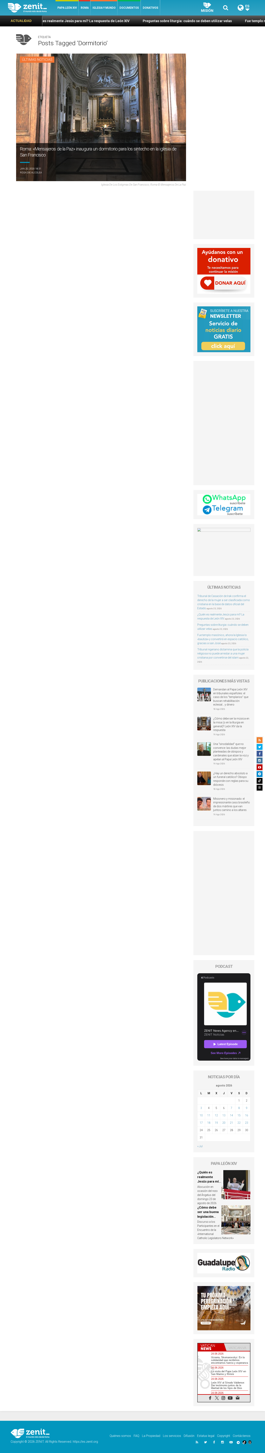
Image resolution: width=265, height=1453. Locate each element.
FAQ (136, 1436)
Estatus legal (205, 1436)
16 (246, 1115)
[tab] (211, 1347)
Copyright (223, 1436)
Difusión (189, 1436)
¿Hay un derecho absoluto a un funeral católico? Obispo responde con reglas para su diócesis (230, 779)
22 (239, 1122)
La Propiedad (151, 1436)
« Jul (200, 1146)
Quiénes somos (120, 1436)
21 (231, 1122)
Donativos (150, 7)
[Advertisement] (223, 215)
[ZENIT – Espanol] (31, 8)
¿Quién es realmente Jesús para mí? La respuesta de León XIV (208, 1181)
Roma (85, 7)
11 (208, 1115)
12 (216, 1115)
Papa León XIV (67, 7)
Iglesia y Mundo (104, 7)
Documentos (129, 7)
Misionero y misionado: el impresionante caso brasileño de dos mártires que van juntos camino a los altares (231, 804)
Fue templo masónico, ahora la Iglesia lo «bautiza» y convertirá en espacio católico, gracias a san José (223, 639)
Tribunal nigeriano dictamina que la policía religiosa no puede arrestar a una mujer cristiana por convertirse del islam (223, 653)
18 (208, 1122)
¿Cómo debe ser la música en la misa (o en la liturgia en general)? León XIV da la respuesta (231, 724)
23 (246, 1122)
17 (201, 1122)
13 (223, 1115)
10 (201, 1115)
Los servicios (172, 1436)
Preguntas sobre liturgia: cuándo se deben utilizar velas (119, 21)
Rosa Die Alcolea (31, 172)
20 (223, 1122)
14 (231, 1115)
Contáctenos (241, 1436)
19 (216, 1122)
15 (239, 1115)
